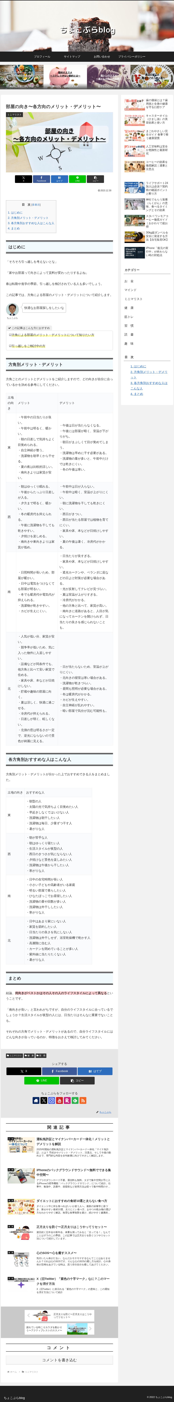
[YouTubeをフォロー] (59, 1100)
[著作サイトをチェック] (36, 1100)
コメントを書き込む (59, 1360)
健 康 (31, 1055)
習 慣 (42, 1055)
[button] (95, 179)
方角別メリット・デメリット (28, 218)
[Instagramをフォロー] (51, 1100)
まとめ (14, 228)
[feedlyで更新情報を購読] (75, 1100)
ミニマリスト (16, 1055)
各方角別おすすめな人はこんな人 (31, 223)
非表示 (36, 204)
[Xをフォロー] (43, 1100)
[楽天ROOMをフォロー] (67, 1100)
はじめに (15, 212)
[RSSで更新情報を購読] (83, 1100)
